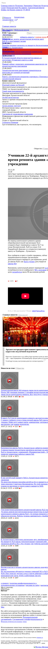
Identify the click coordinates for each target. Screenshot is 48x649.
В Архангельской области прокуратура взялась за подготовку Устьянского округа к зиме (22, 59)
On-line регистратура (10, 97)
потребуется (17, 272)
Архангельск (19, 17)
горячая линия (41, 37)
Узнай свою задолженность (13, 91)
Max (2, 607)
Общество (37, 6)
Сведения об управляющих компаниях (17, 114)
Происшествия (12, 8)
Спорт (3, 8)
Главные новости (8, 6)
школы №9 (12, 264)
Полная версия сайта (10, 12)
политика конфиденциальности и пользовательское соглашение (19, 584)
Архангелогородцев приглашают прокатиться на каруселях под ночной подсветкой (21, 71)
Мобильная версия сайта (11, 581)
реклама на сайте (32, 585)
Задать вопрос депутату (11, 106)
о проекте (5, 583)
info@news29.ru (38, 311)
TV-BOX (26, 10)
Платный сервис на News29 (13, 85)
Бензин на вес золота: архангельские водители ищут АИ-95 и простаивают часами (23, 40)
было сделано (29, 262)
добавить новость (27, 37)
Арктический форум (36, 8)
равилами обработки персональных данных (14, 621)
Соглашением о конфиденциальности (27, 619)
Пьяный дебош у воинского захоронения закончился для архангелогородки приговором (24, 65)
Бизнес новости (16, 10)
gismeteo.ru (40, 637)
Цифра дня (5, 10)
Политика (19, 6)
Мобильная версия (21, 30)
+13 (15, 20)
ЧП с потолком (40, 270)
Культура (5, 43)
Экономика (28, 6)
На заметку (23, 8)
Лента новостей (23, 315)
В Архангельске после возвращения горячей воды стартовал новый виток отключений (22, 53)
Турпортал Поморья (10, 122)
